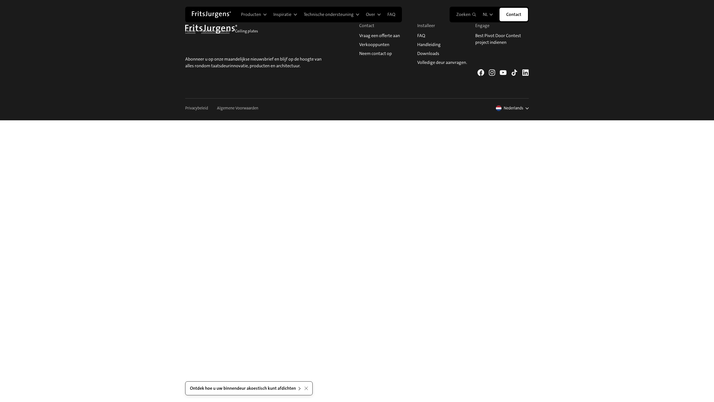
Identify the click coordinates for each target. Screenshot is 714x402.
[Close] (306, 388)
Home (190, 31)
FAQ (391, 14)
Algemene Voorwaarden (237, 108)
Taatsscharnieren (215, 31)
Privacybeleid (196, 108)
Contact (513, 14)
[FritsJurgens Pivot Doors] (211, 14)
